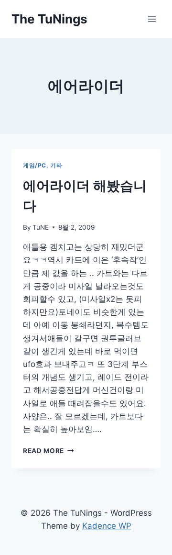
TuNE (40, 227)
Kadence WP (106, 526)
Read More (47, 451)
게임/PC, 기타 (42, 165)
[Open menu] (152, 18)
